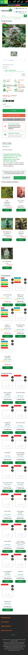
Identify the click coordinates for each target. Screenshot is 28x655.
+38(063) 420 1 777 (22, 8)
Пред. (5, 119)
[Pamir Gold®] (7, 533)
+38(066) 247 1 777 (22, 12)
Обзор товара (6, 143)
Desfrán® (20, 571)
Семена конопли (7, 18)
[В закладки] (20, 60)
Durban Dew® (20, 482)
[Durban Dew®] (20, 474)
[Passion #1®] (7, 593)
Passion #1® (7, 601)
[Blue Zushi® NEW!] (7, 474)
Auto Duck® (7, 511)
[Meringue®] (7, 444)
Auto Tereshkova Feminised (7, 202)
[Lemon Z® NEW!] (20, 384)
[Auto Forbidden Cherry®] (7, 563)
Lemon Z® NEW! (20, 392)
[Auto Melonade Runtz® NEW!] (20, 444)
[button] (10, 2)
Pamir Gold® (7, 541)
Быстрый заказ (14, 115)
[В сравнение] (24, 60)
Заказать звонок (22, 13)
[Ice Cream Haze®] (20, 414)
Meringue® (8, 452)
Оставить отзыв (19, 178)
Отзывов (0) (5, 146)
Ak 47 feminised (7, 261)
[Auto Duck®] (7, 503)
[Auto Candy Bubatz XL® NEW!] (20, 533)
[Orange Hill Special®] (7, 414)
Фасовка (5, 98)
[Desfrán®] (20, 563)
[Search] (25, 16)
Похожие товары (7, 149)
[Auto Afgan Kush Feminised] (20, 317)
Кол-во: (4, 104)
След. (22, 119)
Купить (14, 111)
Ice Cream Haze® (20, 422)
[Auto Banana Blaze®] (20, 503)
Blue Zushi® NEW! (7, 482)
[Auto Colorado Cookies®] (7, 384)
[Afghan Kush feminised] (20, 287)
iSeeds (11, 64)
